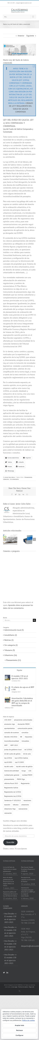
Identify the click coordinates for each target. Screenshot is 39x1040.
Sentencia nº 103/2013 (12, 800)
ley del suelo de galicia (24, 766)
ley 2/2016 (8, 758)
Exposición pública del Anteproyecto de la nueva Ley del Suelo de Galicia (10, 894)
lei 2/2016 (28, 749)
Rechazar (19, 1030)
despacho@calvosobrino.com (24, 3)
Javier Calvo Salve (10, 477)
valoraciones (22, 809)
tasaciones (27, 800)
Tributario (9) (9, 650)
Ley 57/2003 (19, 762)
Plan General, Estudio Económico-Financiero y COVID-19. (28, 869)
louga (24, 771)
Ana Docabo (9, 913)
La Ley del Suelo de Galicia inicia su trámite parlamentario (10, 869)
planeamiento (9, 779)
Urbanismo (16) (10, 655)
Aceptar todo (19, 1025)
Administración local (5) (14, 630)
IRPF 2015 (14, 745)
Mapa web (31, 987)
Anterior (21, 35)
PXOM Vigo (21, 779)
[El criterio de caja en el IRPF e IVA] (7, 687)
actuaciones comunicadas (23, 720)
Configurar (19, 1035)
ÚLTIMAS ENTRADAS (27, 861)
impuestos (28, 737)
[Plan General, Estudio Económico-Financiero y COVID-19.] (10, 535)
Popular (19, 670)
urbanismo (25, 805)
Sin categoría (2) (11, 645)
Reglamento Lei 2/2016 (12, 792)
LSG (29, 771)
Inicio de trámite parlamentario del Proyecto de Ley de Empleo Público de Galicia (8, 881)
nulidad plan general (11, 775)
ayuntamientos (9, 728)
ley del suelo (8, 766)
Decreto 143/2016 (10, 737)
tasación (7, 805)
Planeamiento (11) (13, 660)
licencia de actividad (11, 771)
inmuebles (25, 741)
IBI (21, 737)
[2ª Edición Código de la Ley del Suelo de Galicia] (29, 535)
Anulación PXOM (24, 724)
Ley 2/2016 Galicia (21, 758)
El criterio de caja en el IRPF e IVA (23, 688)
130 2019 (7, 720)
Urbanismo (6, 479)
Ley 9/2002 (8, 762)
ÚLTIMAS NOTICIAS (9, 861)
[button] (4, 539)
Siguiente (30, 35)
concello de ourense (11, 732)
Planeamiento (28, 477)
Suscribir (10, 842)
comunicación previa (25, 728)
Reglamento (25, 783)
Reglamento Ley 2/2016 (12, 796)
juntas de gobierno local (13, 749)
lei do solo (27, 754)
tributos (16, 805)
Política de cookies (23, 987)
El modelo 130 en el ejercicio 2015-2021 (20, 677)
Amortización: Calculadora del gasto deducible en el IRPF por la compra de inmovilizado (22, 702)
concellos (25, 732)
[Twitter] (4, 972)
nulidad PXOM (27, 775)
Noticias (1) (9, 640)
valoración (8, 813)
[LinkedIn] (7, 972)
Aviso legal (14, 987)
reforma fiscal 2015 (11, 783)
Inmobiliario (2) (10, 635)
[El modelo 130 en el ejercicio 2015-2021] (7, 676)
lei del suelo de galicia (12, 754)
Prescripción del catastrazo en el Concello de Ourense (28, 879)
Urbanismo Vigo (10, 809)
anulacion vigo (9, 724)
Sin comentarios (14, 479)
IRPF (6, 745)
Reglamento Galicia (11, 788)
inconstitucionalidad (11, 741)
